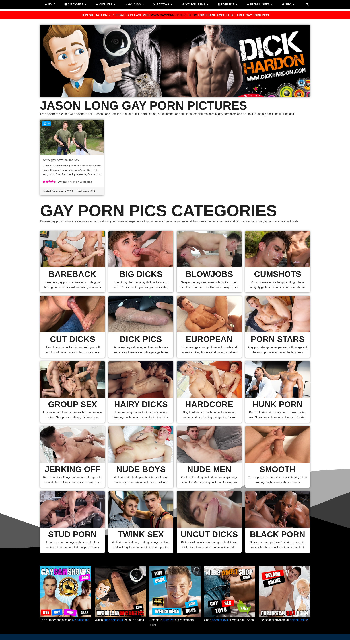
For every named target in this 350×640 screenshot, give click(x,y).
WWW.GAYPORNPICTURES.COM (174, 15)
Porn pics (227, 4)
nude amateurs (113, 619)
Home (51, 4)
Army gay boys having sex (61, 160)
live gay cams (80, 619)
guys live (168, 619)
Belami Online (298, 619)
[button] (307, 4)
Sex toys (163, 4)
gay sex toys (220, 619)
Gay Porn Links (195, 4)
